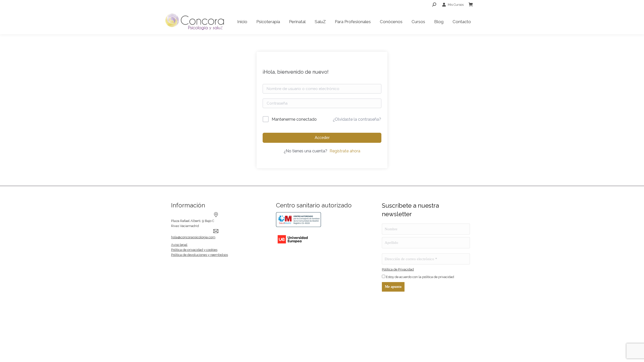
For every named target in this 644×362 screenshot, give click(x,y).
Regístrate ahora (345, 151)
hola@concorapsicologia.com (193, 237)
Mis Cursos (456, 5)
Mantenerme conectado (294, 119)
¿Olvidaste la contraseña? (357, 119)
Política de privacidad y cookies (194, 250)
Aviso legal (179, 245)
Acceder (322, 137)
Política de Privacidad (398, 269)
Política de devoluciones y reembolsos (199, 255)
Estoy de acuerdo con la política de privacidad (419, 277)
